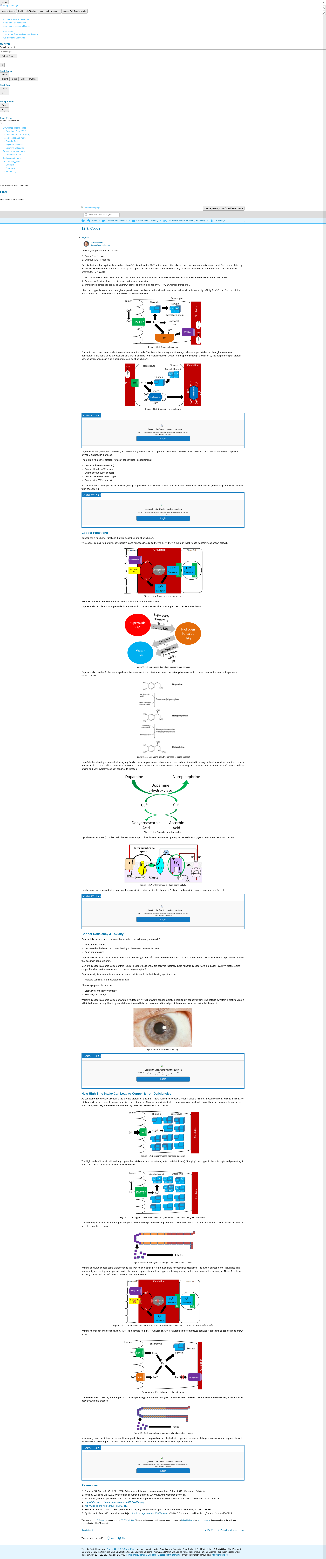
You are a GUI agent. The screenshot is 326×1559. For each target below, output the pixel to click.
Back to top (86, 1530)
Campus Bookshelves (116, 221)
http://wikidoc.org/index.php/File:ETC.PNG (106, 1506)
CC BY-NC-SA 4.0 (128, 1520)
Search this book (7, 47)
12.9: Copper (99, 1520)
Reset (4, 75)
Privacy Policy (132, 1555)
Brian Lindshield (97, 242)
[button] (10, 168)
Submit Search (8, 56)
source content (204, 1520)
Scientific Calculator (15, 148)
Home (94, 221)
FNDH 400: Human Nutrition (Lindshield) (186, 221)
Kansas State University (147, 221)
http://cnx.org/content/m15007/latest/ (149, 1513)
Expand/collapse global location (242, 220)
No (123, 1538)
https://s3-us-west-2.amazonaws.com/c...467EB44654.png (114, 1502)
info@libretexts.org (219, 1555)
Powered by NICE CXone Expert (122, 1549)
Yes (112, 1538)
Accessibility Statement (168, 1555)
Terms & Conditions (149, 1555)
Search (86, 215)
